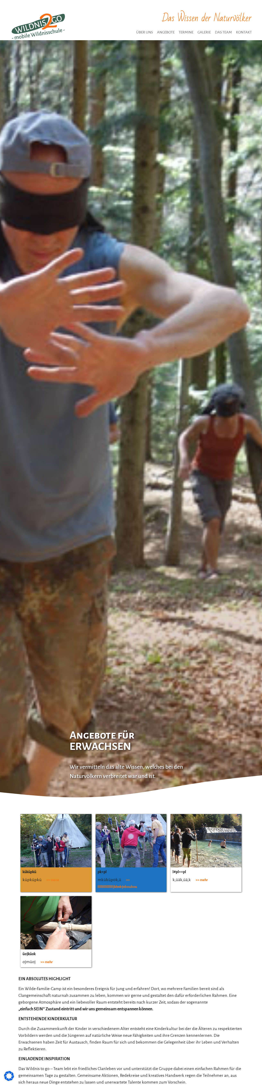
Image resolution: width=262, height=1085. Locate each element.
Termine (186, 32)
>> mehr (202, 880)
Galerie (204, 32)
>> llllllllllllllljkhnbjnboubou (117, 883)
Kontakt (244, 32)
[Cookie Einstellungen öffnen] (9, 1079)
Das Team (223, 32)
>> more (52, 880)
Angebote (166, 32)
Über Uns (144, 32)
